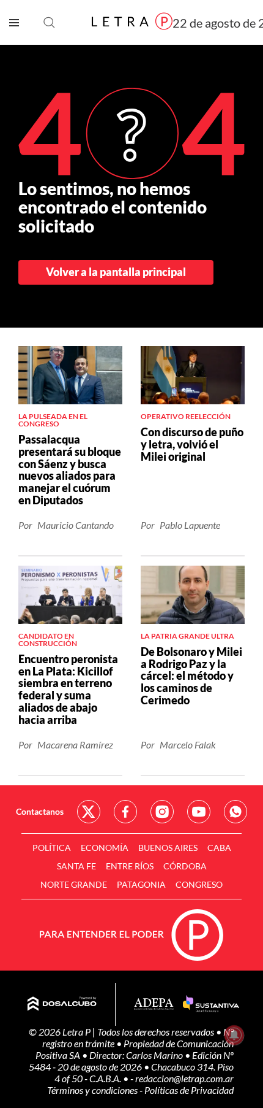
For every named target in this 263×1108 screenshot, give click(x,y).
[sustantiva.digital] (211, 1004)
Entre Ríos (130, 866)
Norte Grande (73, 884)
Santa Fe (76, 866)
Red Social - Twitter (89, 812)
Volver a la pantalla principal (116, 272)
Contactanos (40, 811)
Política (51, 847)
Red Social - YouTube (199, 812)
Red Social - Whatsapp (235, 812)
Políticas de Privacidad (189, 1090)
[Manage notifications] (234, 1035)
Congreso (199, 884)
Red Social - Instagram (162, 812)
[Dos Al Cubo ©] (62, 1004)
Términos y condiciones (93, 1090)
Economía (104, 847)
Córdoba (185, 866)
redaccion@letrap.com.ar (184, 1078)
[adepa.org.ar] (154, 1004)
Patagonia (141, 884)
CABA (219, 847)
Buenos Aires (168, 847)
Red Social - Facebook (125, 812)
